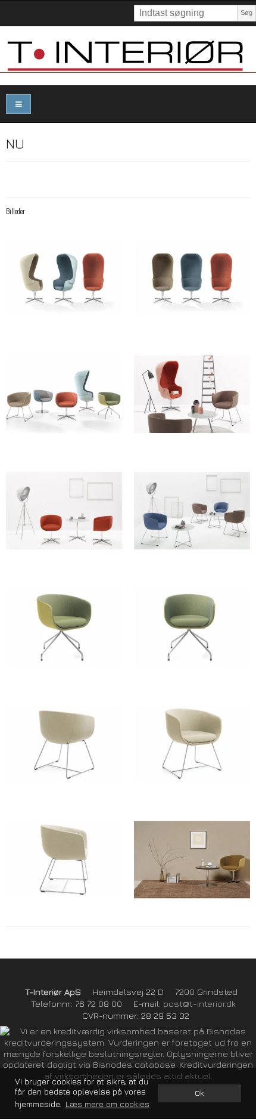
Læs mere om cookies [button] (107, 1104)
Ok (199, 1093)
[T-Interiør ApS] (128, 55)
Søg (246, 12)
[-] (64, 278)
